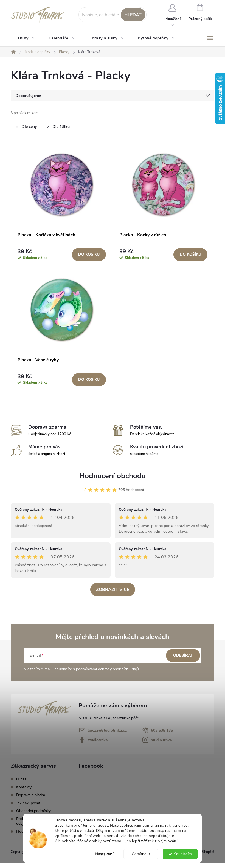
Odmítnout (141, 853)
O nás (21, 779)
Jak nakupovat (28, 803)
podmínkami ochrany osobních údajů (107, 669)
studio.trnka (161, 740)
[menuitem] (26, 38)
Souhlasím (183, 853)
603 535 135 (162, 730)
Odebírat (183, 655)
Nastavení (104, 854)
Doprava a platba (30, 795)
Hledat (133, 15)
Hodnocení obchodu (112, 476)
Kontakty (24, 787)
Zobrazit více (112, 590)
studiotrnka (98, 740)
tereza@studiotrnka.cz (107, 730)
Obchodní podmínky (33, 810)
